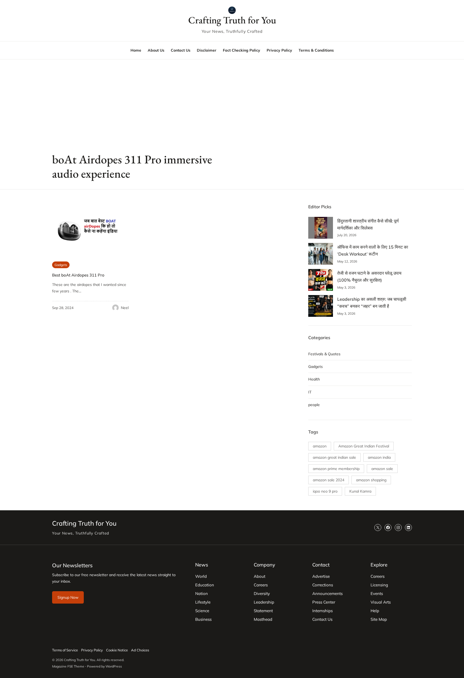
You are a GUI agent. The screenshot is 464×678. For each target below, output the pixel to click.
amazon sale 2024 (328, 480)
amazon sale (382, 468)
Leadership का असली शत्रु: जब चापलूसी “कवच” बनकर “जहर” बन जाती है (371, 302)
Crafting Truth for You (232, 20)
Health (314, 379)
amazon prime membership (336, 468)
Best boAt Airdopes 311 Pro (78, 275)
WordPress (114, 666)
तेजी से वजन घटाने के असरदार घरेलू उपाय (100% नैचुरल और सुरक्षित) (369, 276)
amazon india (379, 457)
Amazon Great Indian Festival (363, 446)
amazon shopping (371, 480)
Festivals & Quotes (324, 353)
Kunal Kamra (360, 491)
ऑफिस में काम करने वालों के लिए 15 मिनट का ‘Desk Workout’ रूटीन (372, 250)
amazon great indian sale (334, 457)
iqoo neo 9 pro (325, 491)
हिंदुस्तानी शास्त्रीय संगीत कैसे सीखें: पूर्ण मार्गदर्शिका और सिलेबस (368, 224)
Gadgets (61, 265)
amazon (320, 446)
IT (309, 392)
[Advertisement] (232, 103)
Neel (125, 307)
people (314, 404)
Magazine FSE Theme (68, 666)
